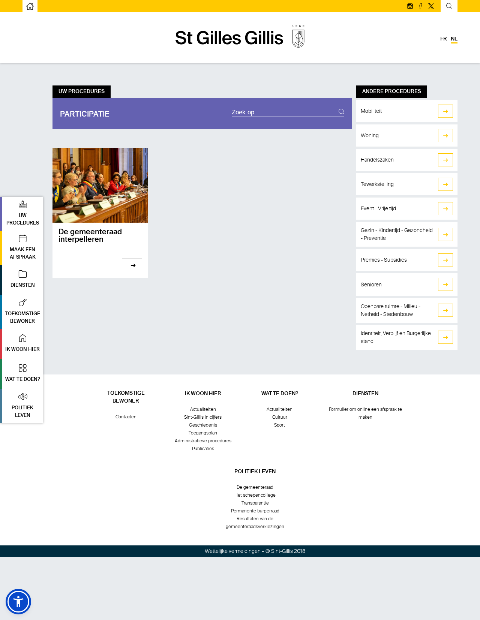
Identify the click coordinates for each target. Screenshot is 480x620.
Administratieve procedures (203, 440)
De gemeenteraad (255, 487)
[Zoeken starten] (341, 112)
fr (443, 39)
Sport (279, 425)
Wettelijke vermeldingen (233, 551)
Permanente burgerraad (255, 511)
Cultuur (279, 417)
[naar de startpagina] (240, 51)
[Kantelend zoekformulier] (449, 7)
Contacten (126, 416)
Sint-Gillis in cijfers (203, 417)
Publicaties (203, 448)
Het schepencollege (255, 495)
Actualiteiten (203, 409)
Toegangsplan (203, 433)
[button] (21, 214)
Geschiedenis (203, 425)
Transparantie (255, 503)
